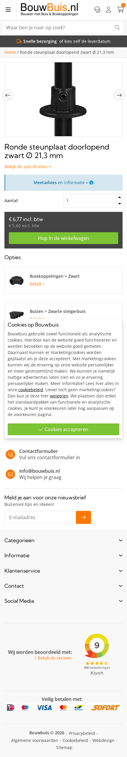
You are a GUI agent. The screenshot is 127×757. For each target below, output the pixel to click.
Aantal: (11, 200)
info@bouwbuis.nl (39, 471)
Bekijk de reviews (55, 658)
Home (10, 52)
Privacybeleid (82, 733)
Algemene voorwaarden (34, 740)
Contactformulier (38, 451)
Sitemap (64, 747)
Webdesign (103, 740)
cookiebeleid (30, 389)
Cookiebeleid (75, 740)
